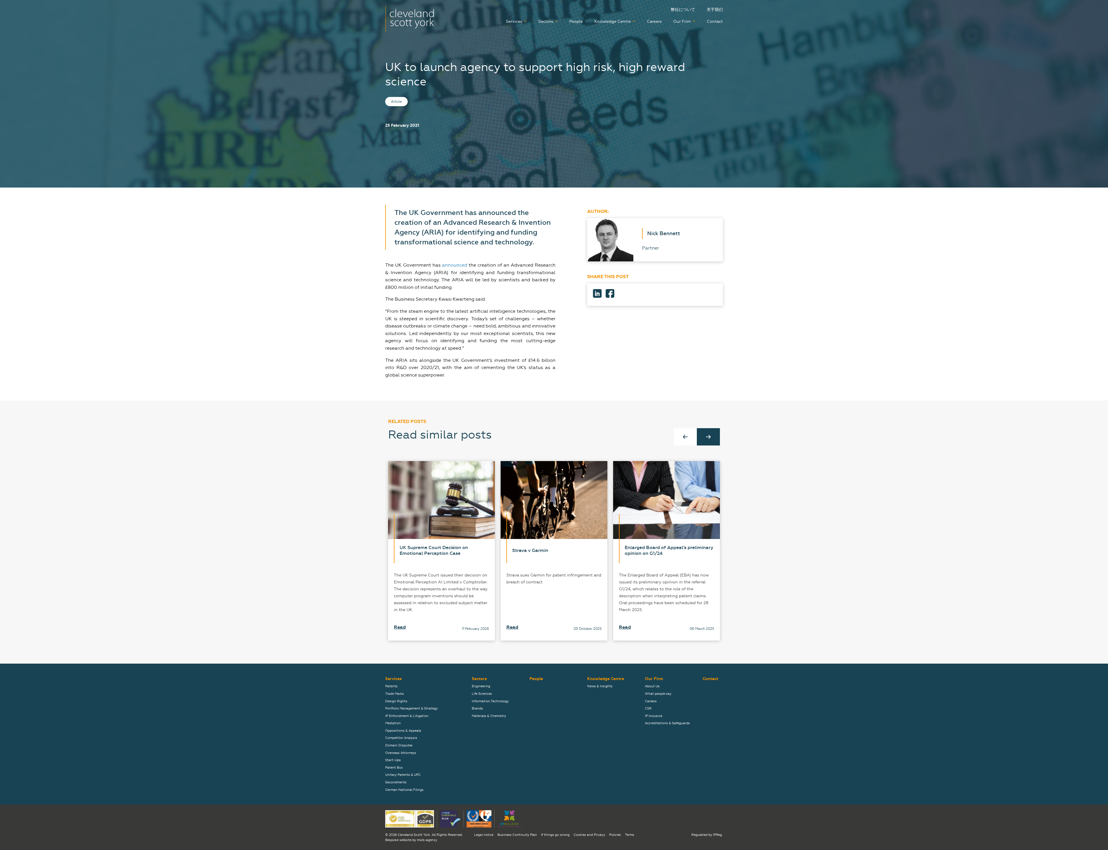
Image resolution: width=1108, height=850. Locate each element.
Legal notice (483, 835)
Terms (629, 835)
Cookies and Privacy (589, 835)
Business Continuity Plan (517, 835)
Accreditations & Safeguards (667, 723)
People (576, 21)
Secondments (396, 782)
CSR (648, 708)
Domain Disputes (399, 745)
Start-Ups (393, 760)
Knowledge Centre (612, 21)
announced (454, 265)
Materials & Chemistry (489, 716)
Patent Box (394, 768)
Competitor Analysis (401, 738)
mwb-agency (427, 840)
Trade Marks (394, 694)
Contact (715, 21)
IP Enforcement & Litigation (406, 716)
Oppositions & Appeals (403, 731)
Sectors (545, 21)
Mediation (393, 723)
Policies (615, 835)
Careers (654, 21)
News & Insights (600, 686)
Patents (391, 686)
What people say (658, 694)
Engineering (481, 686)
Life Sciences (482, 694)
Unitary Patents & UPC (403, 775)
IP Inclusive (653, 716)
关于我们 (715, 9)
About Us (652, 686)
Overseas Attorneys (400, 753)
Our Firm (682, 21)
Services (514, 21)
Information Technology (490, 701)
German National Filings (404, 790)
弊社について (683, 9)
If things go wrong (555, 835)
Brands (477, 708)
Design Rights (396, 701)
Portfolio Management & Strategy (411, 708)
